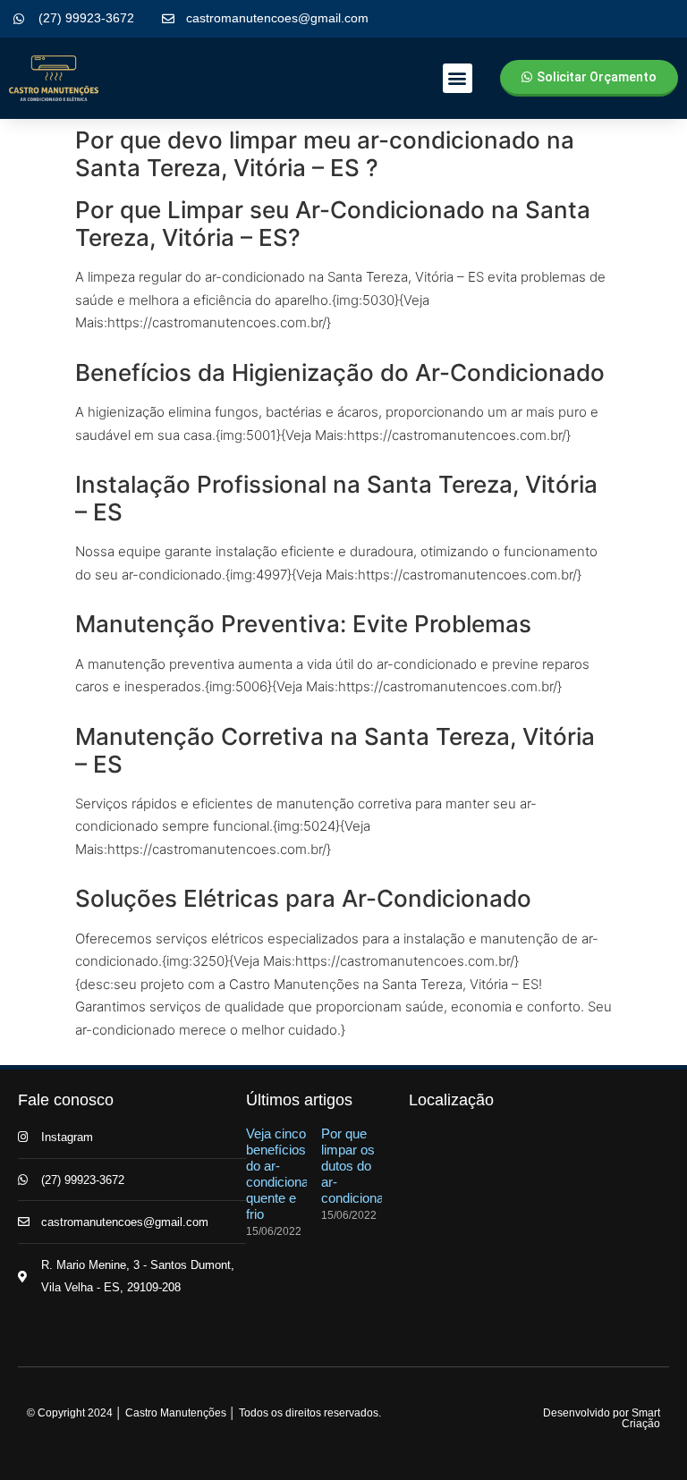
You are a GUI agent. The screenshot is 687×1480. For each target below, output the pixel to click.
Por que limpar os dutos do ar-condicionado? (363, 1165)
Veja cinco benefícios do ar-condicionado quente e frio (284, 1174)
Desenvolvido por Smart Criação (601, 1418)
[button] (457, 78)
